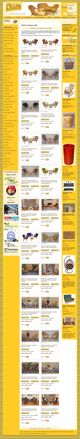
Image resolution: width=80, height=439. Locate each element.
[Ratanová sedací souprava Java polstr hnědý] (30, 145)
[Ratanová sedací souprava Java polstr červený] (50, 46)
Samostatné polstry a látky (8, 40)
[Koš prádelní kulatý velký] (69, 128)
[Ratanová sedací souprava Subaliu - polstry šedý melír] (50, 80)
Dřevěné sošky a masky (8, 90)
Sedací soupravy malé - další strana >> (36, 428)
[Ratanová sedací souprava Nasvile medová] (50, 308)
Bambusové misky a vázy (8, 74)
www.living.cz (11, 200)
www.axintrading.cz (70, 431)
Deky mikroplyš (6, 93)
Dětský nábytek (6, 88)
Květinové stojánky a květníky (9, 112)
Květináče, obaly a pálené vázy (9, 101)
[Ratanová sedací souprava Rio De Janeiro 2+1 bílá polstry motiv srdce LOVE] (30, 308)
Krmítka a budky (6, 109)
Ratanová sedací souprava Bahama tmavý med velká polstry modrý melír (29, 247)
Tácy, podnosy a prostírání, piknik (9, 150)
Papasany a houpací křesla (8, 35)
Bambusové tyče (6, 79)
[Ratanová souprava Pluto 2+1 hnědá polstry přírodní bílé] (50, 405)
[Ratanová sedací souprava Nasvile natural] (30, 341)
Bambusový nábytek (7, 69)
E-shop (18, 17)
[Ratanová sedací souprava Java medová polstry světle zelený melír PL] (50, 177)
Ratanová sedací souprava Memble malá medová (49, 346)
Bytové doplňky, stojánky (8, 85)
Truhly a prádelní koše (7, 153)
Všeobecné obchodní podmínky (41, 433)
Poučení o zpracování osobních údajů (27, 433)
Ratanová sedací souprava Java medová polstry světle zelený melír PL (49, 182)
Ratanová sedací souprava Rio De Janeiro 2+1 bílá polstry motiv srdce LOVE (30, 313)
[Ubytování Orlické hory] (11, 214)
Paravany (5, 128)
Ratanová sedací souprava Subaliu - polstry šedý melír (49, 84)
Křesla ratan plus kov (7, 98)
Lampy (4, 115)
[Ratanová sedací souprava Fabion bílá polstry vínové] (50, 373)
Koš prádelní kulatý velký (67, 47)
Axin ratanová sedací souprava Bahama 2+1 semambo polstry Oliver (48, 115)
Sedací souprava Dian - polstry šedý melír (48, 148)
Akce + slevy (5, 66)
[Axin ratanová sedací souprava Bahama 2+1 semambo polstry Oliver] (50, 110)
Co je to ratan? (28, 17)
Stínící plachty (6, 142)
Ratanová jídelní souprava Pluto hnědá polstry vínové (29, 409)
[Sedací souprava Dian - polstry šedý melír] (50, 144)
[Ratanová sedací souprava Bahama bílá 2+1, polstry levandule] (30, 210)
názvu (48, 28)
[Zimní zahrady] (11, 241)
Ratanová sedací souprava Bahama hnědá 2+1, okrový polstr (29, 52)
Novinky (4, 71)
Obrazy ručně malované (7, 123)
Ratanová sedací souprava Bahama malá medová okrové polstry (68, 51)
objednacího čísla (43, 28)
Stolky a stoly (5, 145)
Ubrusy (4, 155)
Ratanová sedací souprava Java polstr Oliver (29, 81)
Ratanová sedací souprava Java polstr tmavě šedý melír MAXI (29, 117)
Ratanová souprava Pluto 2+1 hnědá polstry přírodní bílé (50, 409)
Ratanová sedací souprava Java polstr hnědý (29, 149)
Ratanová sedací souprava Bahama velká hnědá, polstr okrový (29, 280)
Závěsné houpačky (7, 161)
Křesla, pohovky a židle (7, 107)
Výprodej (5, 166)
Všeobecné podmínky (39, 17)
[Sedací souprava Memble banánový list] (69, 325)
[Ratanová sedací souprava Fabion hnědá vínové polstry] (30, 373)
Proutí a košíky (6, 134)
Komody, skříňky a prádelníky (9, 29)
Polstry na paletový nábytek (8, 37)
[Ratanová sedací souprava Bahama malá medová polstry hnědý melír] (30, 177)
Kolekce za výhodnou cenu (8, 58)
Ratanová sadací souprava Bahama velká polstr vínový (49, 214)
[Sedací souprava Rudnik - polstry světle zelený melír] (50, 242)
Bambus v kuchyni (6, 77)
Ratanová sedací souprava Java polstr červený (49, 50)
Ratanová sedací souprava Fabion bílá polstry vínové (49, 377)
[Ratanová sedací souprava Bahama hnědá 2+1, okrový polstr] (30, 46)
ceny (38, 28)
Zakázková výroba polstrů (8, 48)
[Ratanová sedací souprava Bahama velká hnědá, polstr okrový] (30, 275)
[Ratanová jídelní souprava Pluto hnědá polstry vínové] (30, 405)
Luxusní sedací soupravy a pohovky (10, 32)
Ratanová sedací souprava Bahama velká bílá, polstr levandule (49, 280)
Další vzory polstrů (35, 55)
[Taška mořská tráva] (69, 69)
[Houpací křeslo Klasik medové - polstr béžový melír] (69, 97)
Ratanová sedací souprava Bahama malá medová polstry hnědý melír (30, 182)
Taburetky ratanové (7, 147)
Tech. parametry (25, 55)
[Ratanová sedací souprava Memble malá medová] (50, 341)
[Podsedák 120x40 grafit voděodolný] (69, 190)
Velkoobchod (65, 17)
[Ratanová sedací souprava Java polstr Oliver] (30, 77)
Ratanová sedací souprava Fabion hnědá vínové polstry (29, 377)
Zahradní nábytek (6, 158)
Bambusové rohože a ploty (8, 82)
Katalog (49, 17)
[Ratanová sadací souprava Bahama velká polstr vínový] (50, 210)
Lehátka (4, 117)
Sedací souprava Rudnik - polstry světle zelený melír (48, 246)
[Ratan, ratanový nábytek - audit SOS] (11, 184)
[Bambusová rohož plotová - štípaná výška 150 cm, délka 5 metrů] (69, 212)
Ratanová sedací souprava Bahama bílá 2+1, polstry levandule (29, 215)
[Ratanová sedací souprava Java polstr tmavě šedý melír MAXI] (30, 112)
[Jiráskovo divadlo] (11, 246)
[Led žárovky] (11, 227)
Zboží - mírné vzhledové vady (9, 51)
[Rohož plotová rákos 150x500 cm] (69, 239)
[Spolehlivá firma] (11, 195)
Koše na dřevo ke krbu (7, 104)
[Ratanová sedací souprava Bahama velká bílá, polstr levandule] (50, 275)
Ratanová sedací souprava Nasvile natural (29, 346)
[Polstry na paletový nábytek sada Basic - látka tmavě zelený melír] (69, 303)
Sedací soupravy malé (7, 43)
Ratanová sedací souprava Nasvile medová (49, 312)
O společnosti (8, 17)
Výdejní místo (57, 17)
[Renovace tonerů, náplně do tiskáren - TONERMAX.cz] (11, 252)
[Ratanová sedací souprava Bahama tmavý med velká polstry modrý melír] (30, 242)
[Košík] (64, 7)
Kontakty (73, 17)
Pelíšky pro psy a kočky (7, 131)
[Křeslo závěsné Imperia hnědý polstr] (69, 273)
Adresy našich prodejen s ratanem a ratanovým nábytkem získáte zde (11, 172)
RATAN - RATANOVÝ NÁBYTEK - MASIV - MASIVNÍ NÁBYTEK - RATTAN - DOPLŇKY (49, 431)
